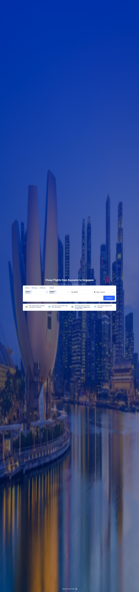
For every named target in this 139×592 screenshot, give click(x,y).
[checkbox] (52, 288)
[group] (35, 292)
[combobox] (33, 292)
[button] (125, 2)
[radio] (27, 288)
